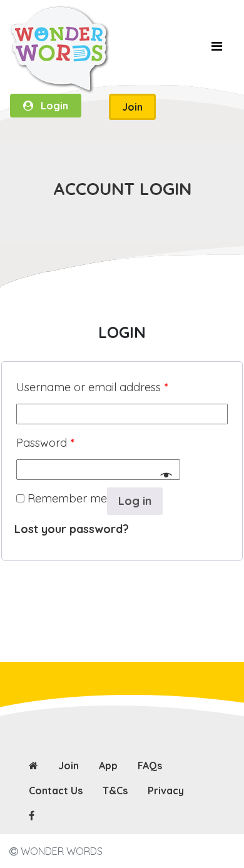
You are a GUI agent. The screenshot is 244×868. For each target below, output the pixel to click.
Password (45, 443)
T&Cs (115, 790)
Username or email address (92, 387)
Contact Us (56, 790)
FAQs (150, 765)
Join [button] (132, 107)
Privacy (166, 790)
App (108, 765)
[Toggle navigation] (216, 49)
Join (68, 765)
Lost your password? (71, 529)
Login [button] (50, 105)
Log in (134, 501)
